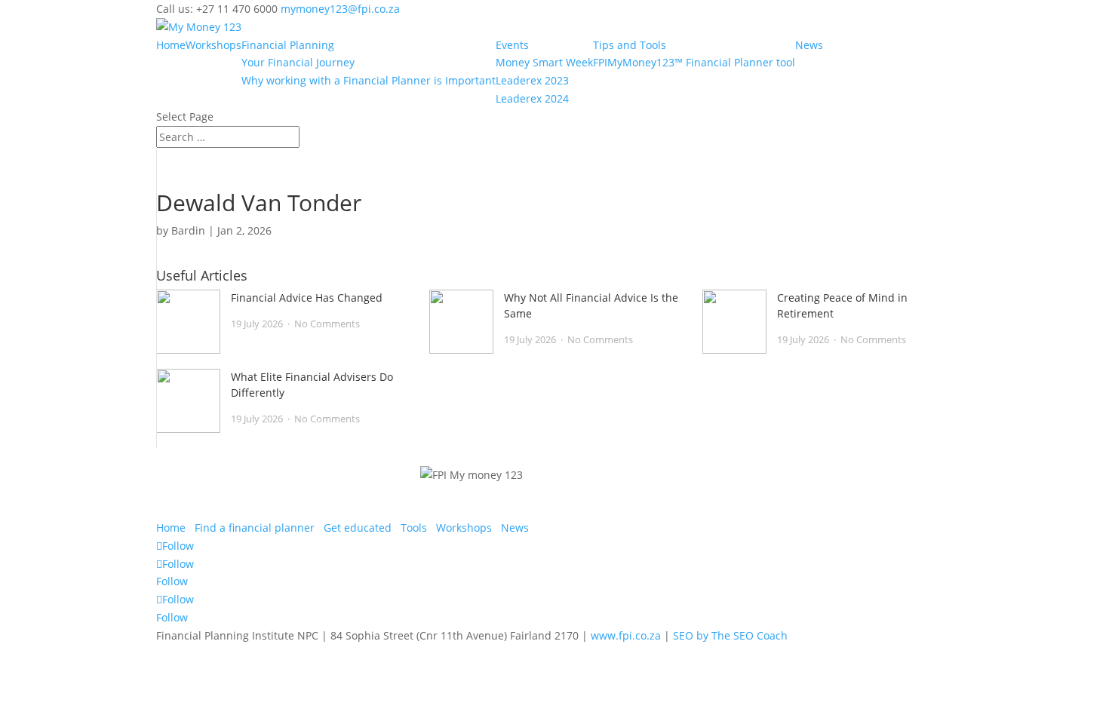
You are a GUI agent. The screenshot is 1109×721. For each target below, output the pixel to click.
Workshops (213, 45)
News (809, 45)
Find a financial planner (255, 527)
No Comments (327, 324)
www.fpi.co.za (626, 635)
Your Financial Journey (298, 62)
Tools (414, 527)
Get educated (358, 527)
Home (171, 45)
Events (512, 45)
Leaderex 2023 (532, 80)
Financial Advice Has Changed (306, 297)
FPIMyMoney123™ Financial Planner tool (694, 62)
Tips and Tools (629, 45)
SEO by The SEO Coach (730, 635)
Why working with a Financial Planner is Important (368, 80)
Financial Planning (287, 45)
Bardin (188, 230)
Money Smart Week (544, 62)
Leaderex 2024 (532, 98)
